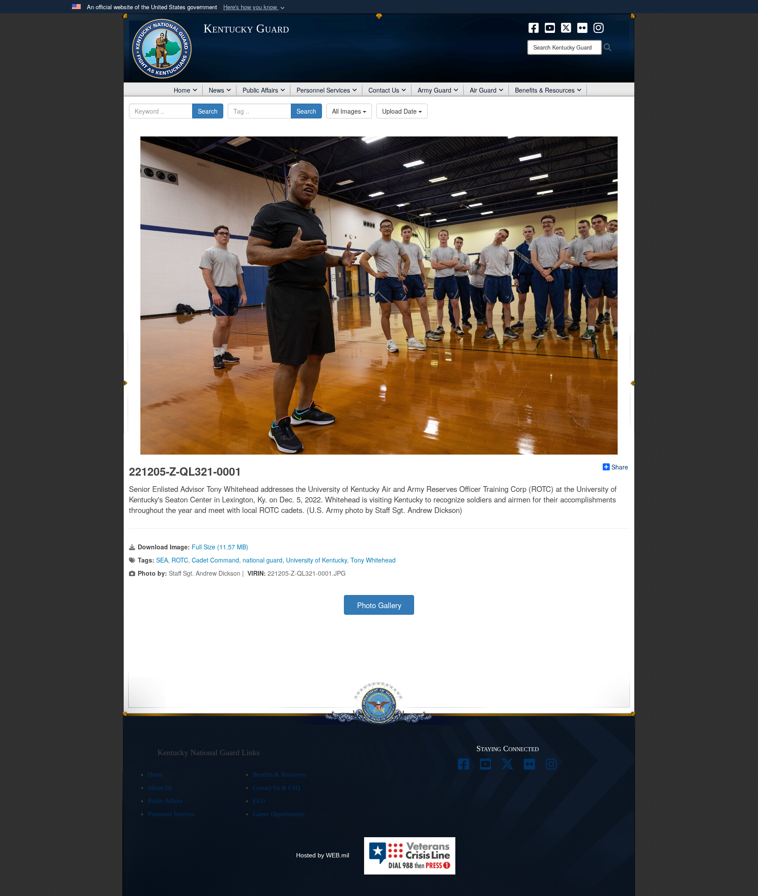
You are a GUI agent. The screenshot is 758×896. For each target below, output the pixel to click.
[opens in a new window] (464, 766)
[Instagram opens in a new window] (599, 26)
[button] (254, 7)
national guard (262, 560)
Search (208, 111)
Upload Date (400, 111)
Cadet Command (215, 560)
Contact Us (383, 90)
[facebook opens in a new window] (534, 26)
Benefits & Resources (545, 90)
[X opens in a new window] (566, 26)
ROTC (180, 560)
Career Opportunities (278, 814)
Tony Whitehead (373, 560)
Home (182, 90)
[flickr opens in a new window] (582, 26)
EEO (259, 801)
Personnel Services (323, 90)
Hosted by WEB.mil (322, 855)
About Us (160, 788)
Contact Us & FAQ (276, 788)
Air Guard (483, 90)
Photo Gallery (379, 605)
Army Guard (434, 90)
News (216, 90)
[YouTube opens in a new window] (550, 26)
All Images (347, 111)
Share (619, 466)
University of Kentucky (316, 560)
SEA (162, 560)
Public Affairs (260, 90)
